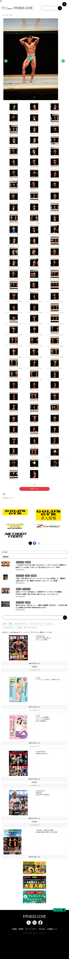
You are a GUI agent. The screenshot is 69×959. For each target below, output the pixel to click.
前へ (6, 64)
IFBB (4, 624)
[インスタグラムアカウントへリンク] (34, 924)
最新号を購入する (34, 663)
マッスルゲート (48, 624)
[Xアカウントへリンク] (29, 924)
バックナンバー (34, 670)
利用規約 (21, 929)
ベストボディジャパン (36, 624)
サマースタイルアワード (20, 624)
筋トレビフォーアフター (30, 627)
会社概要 (14, 929)
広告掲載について (52, 929)
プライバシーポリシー (31, 929)
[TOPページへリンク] (17, 8)
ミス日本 (19, 627)
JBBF (10, 624)
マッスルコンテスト (8, 627)
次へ (63, 64)
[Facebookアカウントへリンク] (40, 924)
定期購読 (34, 667)
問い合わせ (42, 929)
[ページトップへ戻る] (59, 911)
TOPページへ (34, 489)
